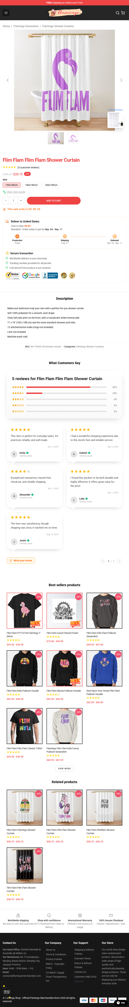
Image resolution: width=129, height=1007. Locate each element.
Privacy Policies (54, 959)
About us (50, 949)
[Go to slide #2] (73, 138)
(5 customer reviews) (28, 167)
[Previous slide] (7, 80)
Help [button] (123, 1003)
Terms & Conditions (56, 954)
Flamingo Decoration (26, 26)
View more (64, 768)
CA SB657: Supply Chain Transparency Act (56, 976)
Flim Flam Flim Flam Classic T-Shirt (24, 748)
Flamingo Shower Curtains (58, 26)
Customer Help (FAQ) (85, 976)
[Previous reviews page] (103, 561)
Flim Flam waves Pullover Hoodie (64, 690)
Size (5, 179)
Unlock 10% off (7, 992)
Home (6, 26)
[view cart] (123, 13)
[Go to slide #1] (56, 138)
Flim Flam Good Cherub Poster (62, 633)
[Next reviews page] (119, 561)
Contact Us (80, 972)
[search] (118, 13)
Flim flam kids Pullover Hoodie (23, 690)
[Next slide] (121, 80)
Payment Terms (82, 958)
